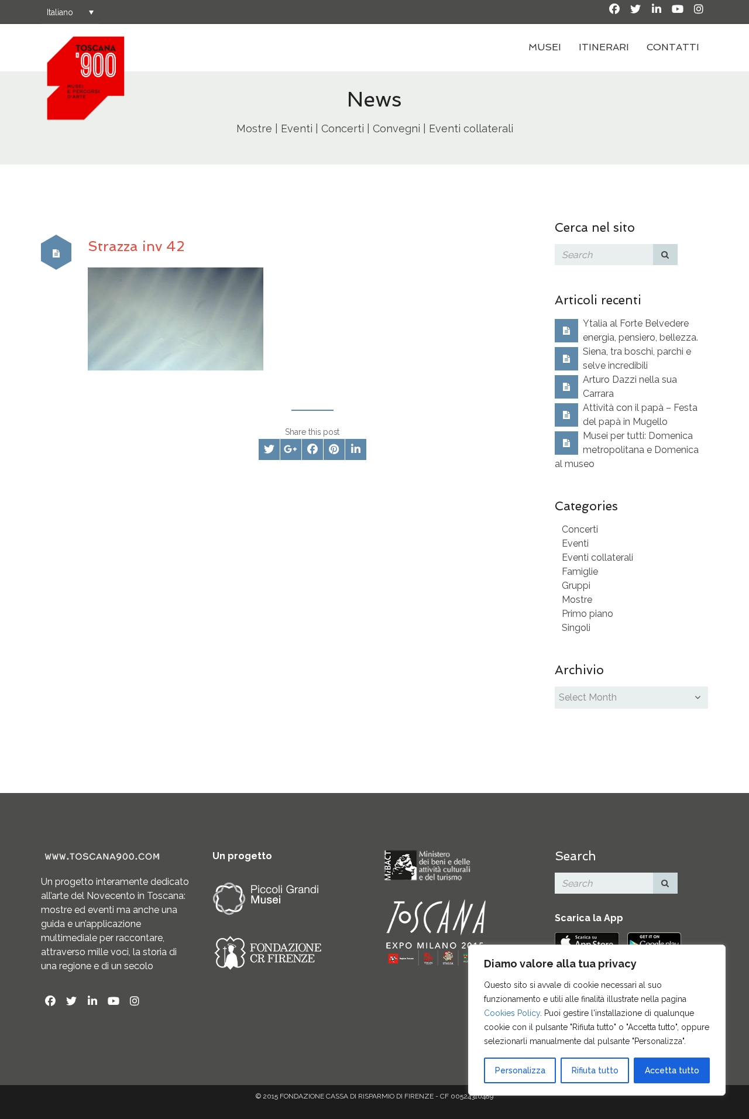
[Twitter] (635, 9)
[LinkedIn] (656, 9)
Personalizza (520, 1070)
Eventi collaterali (597, 557)
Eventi (575, 543)
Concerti (580, 529)
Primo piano (587, 613)
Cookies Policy (512, 1013)
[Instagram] (698, 9)
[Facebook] (614, 9)
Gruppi (576, 585)
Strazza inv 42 (136, 246)
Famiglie (580, 571)
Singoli (576, 627)
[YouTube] (677, 9)
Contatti (673, 47)
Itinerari (604, 47)
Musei (544, 47)
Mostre (577, 599)
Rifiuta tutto (595, 1070)
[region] (597, 1020)
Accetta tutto (672, 1070)
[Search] (665, 254)
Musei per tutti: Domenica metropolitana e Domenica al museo (627, 449)
